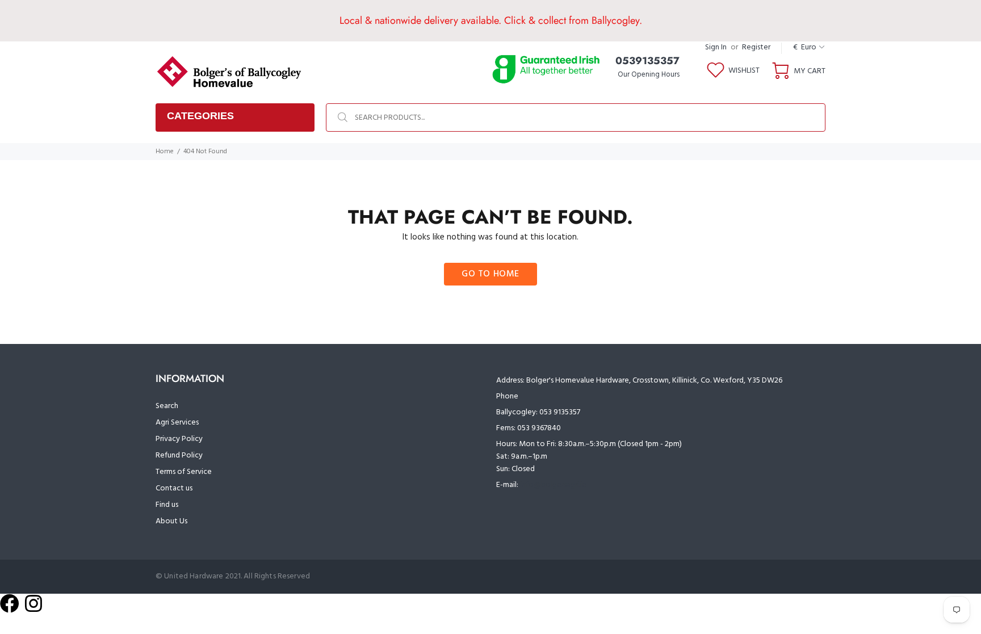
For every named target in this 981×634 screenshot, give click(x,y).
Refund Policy (179, 455)
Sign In (716, 47)
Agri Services (177, 422)
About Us (171, 521)
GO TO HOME (490, 274)
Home (165, 151)
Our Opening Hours (649, 75)
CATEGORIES (200, 115)
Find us (167, 504)
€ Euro (804, 47)
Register (756, 47)
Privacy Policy (179, 439)
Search (167, 406)
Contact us (174, 488)
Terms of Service (184, 471)
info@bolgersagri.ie (553, 485)
